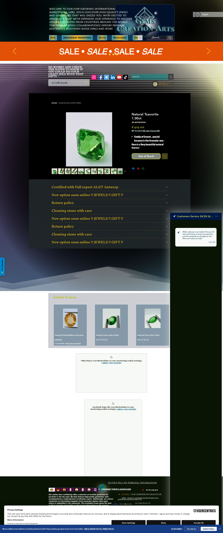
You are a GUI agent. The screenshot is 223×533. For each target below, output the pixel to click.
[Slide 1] (106, 54)
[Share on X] (148, 168)
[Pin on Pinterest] (138, 168)
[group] (111, 330)
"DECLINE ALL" (191, 529)
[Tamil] (89, 494)
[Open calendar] (86, 83)
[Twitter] (106, 77)
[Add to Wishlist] (165, 156)
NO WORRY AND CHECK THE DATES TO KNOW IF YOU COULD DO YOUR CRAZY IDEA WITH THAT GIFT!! (65, 71)
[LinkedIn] (112, 77)
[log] (196, 370)
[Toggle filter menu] (170, 282)
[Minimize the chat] (216, 216)
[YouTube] (119, 77)
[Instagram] (93, 77)
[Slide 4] (117, 54)
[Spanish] (64, 494)
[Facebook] (100, 77)
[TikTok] (125, 77)
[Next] (208, 51)
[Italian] (83, 494)
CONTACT (126, 499)
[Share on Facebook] (133, 168)
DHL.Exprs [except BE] (151, 131)
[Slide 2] (109, 54)
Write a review (143, 258)
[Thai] (95, 494)
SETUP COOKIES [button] (176, 529)
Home (54, 102)
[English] (52, 494)
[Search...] (170, 37)
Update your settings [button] (111, 367)
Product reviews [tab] (51, 275)
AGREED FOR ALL (209, 529)
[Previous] (14, 51)
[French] (70, 494)
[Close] (219, 529)
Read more (135, 147)
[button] (102, 37)
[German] (58, 494)
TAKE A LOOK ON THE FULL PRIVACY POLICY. (99, 529)
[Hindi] (77, 494)
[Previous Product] (49, 329)
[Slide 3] (113, 54)
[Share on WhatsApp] (143, 168)
